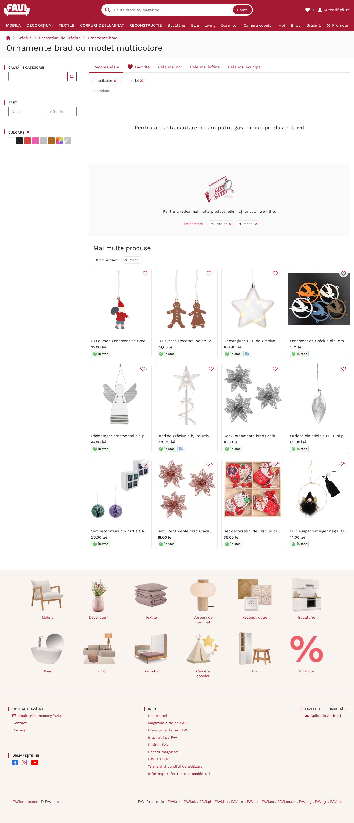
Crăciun (25, 38)
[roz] (35, 140)
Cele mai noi (170, 67)
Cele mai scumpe (244, 67)
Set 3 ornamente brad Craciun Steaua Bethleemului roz (208, 531)
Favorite (142, 67)
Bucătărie (306, 617)
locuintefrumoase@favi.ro (40, 716)
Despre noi (157, 716)
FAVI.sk (190, 801)
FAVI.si (336, 801)
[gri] (43, 140)
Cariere (18, 730)
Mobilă (47, 617)
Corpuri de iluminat (203, 619)
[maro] (51, 140)
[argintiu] (67, 140)
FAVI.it (253, 801)
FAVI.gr (321, 801)
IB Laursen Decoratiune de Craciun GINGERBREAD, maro (209, 341)
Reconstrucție (254, 617)
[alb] (11, 140)
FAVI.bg (306, 801)
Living (99, 671)
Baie (47, 671)
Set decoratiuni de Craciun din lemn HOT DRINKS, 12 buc (276, 531)
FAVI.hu (222, 801)
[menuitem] (13, 25)
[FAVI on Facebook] (15, 762)
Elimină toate (192, 224)
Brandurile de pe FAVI (167, 730)
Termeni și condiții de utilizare (175, 766)
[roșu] (27, 140)
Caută (242, 10)
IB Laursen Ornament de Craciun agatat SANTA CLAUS (140, 341)
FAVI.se (268, 801)
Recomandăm (106, 67)
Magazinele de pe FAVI (168, 723)
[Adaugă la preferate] (145, 273)
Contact (19, 723)
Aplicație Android (325, 716)
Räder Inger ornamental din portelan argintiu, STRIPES (140, 435)
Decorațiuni (99, 617)
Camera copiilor (203, 673)
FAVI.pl (206, 801)
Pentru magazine (163, 752)
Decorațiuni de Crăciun (60, 38)
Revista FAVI (158, 745)
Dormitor (151, 671)
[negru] (19, 140)
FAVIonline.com (25, 801)
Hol (255, 671)
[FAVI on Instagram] (24, 762)
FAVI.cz (174, 801)
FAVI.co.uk (287, 801)
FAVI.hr (238, 801)
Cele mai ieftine (205, 67)
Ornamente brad (102, 38)
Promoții (306, 671)
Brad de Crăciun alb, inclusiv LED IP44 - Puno (199, 435)
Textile (151, 617)
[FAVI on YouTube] (34, 762)
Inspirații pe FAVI (163, 737)
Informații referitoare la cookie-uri (179, 773)
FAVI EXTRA (158, 759)
